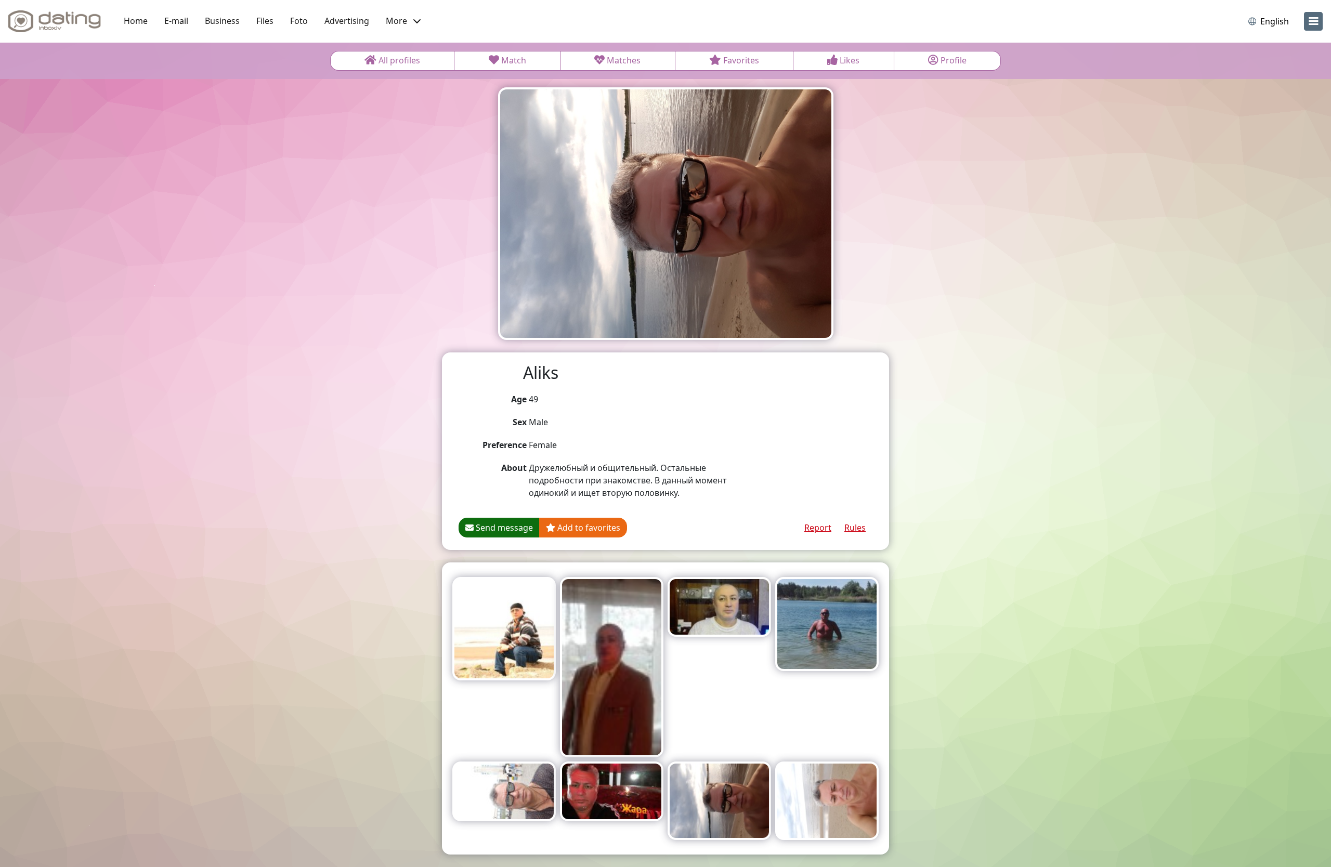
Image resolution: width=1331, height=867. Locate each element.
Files (264, 21)
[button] (403, 21)
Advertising (346, 21)
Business (222, 21)
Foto (299, 21)
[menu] (1313, 21)
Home (136, 21)
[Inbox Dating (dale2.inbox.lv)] (54, 21)
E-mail (176, 21)
